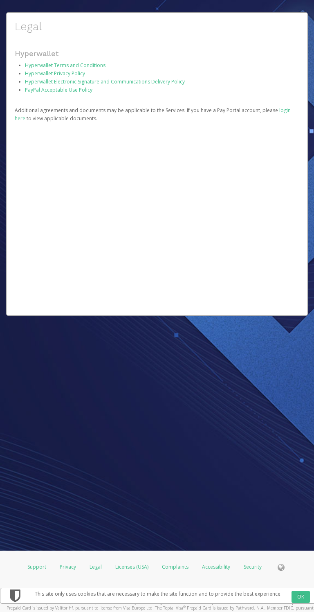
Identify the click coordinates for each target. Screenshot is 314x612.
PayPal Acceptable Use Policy (58, 89)
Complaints (176, 566)
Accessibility (216, 566)
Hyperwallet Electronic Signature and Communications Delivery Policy (105, 81)
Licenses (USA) (132, 566)
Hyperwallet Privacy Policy (55, 73)
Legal (96, 566)
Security (253, 566)
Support (36, 566)
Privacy (68, 566)
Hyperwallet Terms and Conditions (65, 65)
